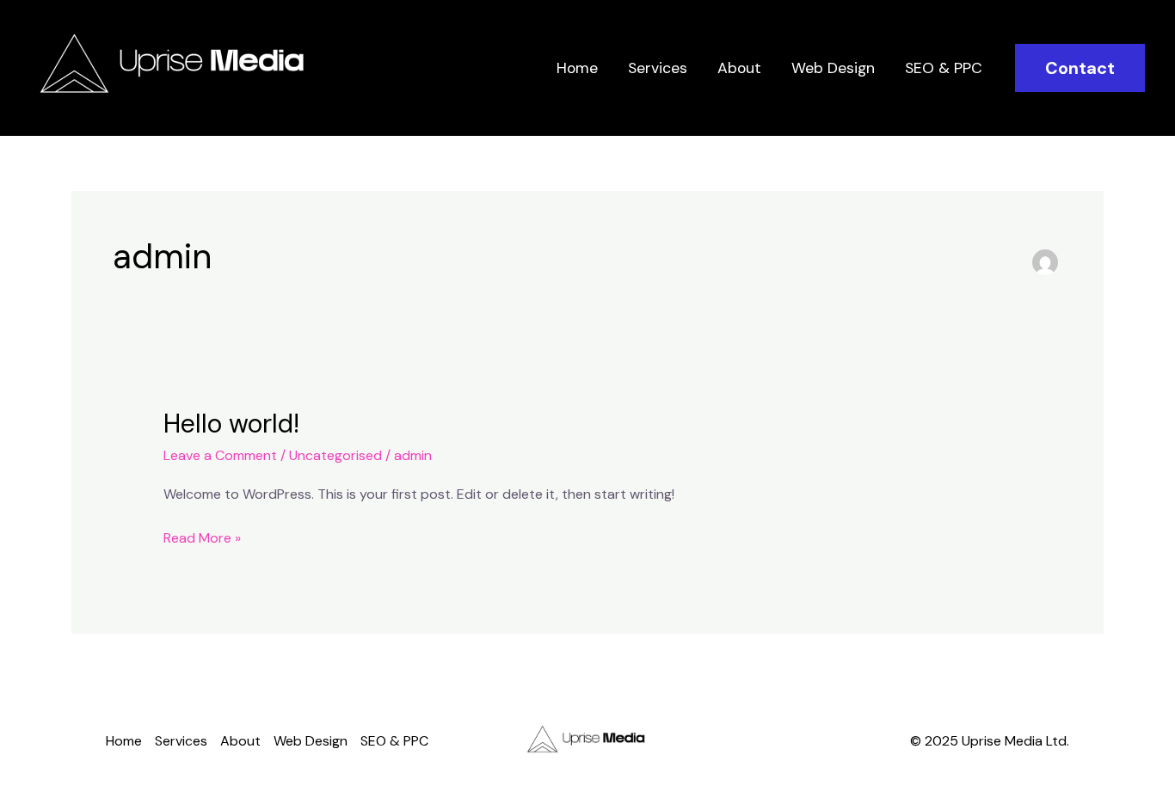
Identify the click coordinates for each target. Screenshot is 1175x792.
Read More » (202, 536)
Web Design (833, 67)
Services (657, 67)
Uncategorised (335, 455)
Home (577, 67)
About (739, 67)
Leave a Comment (220, 455)
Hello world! (231, 423)
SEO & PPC (943, 67)
